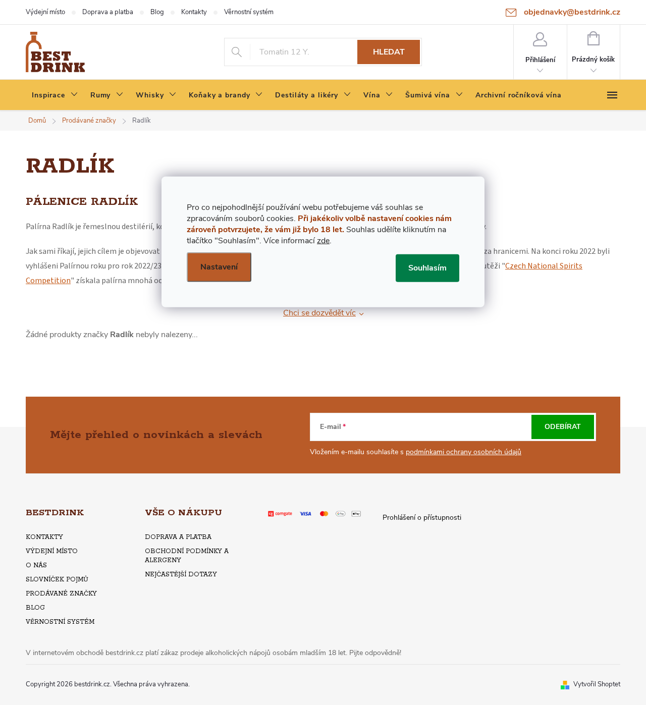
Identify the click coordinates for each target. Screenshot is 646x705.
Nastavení (219, 266)
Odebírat (563, 426)
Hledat (389, 52)
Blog (157, 12)
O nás (36, 565)
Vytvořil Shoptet (596, 684)
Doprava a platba (107, 12)
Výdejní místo (45, 12)
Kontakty (194, 12)
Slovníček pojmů (57, 579)
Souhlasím (427, 267)
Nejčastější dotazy (181, 574)
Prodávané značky (61, 594)
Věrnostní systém (249, 12)
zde (323, 240)
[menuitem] (55, 95)
